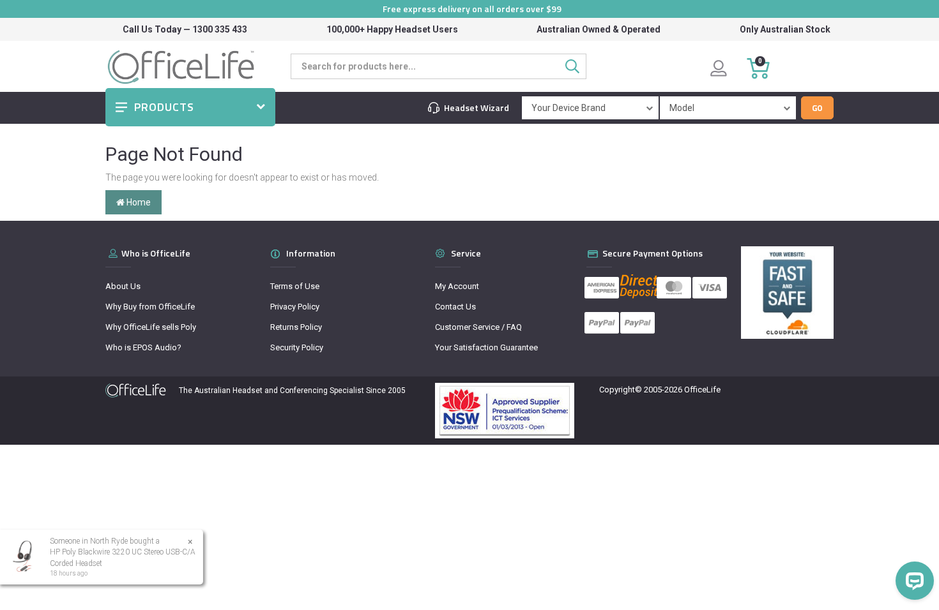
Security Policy (296, 347)
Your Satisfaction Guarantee (486, 347)
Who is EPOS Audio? (143, 347)
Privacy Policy (294, 306)
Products (164, 106)
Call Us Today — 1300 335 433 (185, 29)
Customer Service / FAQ (478, 327)
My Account (457, 286)
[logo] (135, 390)
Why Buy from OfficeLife (150, 306)
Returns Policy (296, 327)
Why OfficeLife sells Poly (150, 327)
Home (138, 202)
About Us (123, 286)
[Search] (575, 66)
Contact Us (455, 306)
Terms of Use (294, 286)
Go (817, 107)
